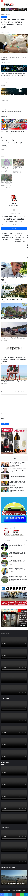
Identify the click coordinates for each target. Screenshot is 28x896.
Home (3, 14)
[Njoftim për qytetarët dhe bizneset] (14, 329)
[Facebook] (11, 205)
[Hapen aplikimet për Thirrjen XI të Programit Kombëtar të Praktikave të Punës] (14, 349)
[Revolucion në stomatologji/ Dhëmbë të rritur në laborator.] (6, 162)
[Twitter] (13, 205)
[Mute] (23, 635)
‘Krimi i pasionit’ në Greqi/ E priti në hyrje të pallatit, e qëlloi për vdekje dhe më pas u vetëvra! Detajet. (17, 562)
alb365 (4, 30)
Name (2, 408)
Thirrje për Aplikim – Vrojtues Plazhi (14, 381)
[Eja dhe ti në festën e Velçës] (14, 291)
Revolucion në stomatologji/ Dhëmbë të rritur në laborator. (6, 167)
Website (2, 418)
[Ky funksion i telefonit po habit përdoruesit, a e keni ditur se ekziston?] (4, 571)
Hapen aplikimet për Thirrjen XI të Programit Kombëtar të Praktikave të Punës (13, 359)
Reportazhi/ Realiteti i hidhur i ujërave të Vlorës (13, 699)
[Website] (10, 205)
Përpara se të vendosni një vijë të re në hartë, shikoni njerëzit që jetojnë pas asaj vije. (18, 470)
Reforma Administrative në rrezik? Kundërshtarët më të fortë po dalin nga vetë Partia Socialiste (18, 464)
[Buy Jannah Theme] (14, 9)
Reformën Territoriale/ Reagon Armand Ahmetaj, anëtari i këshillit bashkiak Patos (17, 476)
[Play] (2, 635)
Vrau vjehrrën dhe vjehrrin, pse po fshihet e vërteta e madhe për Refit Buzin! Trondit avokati (17, 483)
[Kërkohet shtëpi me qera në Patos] (14, 310)
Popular (14, 458)
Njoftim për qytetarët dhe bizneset (13, 338)
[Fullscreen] (25, 635)
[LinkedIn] (15, 205)
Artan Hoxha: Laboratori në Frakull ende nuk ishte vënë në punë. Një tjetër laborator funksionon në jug (6, 184)
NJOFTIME (8, 14)
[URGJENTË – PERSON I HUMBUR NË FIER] (14, 269)
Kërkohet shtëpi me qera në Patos (13, 319)
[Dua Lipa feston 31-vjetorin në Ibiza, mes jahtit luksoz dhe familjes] (4, 547)
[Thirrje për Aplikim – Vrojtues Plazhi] (14, 372)
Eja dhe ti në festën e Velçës (11, 299)
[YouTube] (16, 205)
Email (2, 413)
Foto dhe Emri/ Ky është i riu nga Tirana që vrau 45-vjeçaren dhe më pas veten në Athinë (17, 553)
